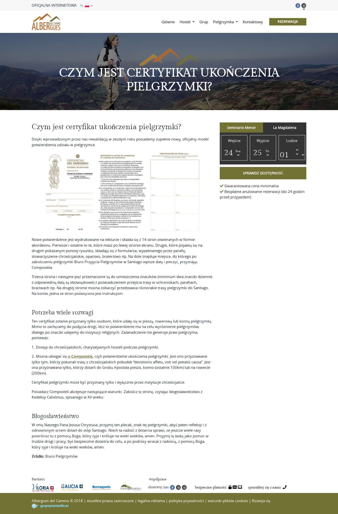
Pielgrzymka (224, 21)
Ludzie (291, 140)
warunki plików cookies (228, 500)
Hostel (186, 21)
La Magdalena (284, 127)
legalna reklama (151, 500)
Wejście (234, 140)
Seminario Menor (241, 127)
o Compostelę (80, 356)
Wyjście (263, 140)
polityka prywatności (186, 500)
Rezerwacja (288, 21)
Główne (168, 21)
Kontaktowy (253, 21)
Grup (203, 21)
